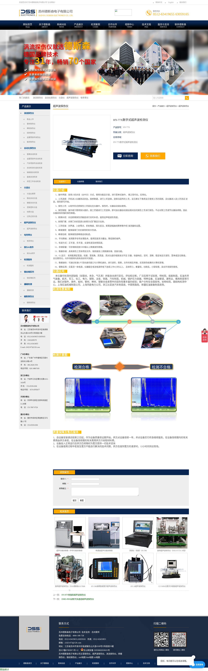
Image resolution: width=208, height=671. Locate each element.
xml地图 (82, 657)
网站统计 (4, 669)
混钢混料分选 (32, 207)
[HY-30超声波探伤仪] (138, 568)
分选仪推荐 (31, 194)
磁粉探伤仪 (31, 303)
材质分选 (30, 212)
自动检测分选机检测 (34, 168)
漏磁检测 (30, 290)
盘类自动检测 (32, 177)
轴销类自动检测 (33, 172)
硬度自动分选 (32, 203)
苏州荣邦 (95, 632)
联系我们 (183, 2)
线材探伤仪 (31, 133)
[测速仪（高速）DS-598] (138, 533)
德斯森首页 (27, 663)
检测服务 (30, 266)
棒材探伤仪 (31, 128)
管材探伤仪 (31, 124)
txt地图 (97, 657)
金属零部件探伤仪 (33, 137)
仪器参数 (80, 182)
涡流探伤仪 (111, 654)
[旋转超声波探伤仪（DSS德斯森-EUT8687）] (70, 568)
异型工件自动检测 (33, 181)
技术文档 (146, 663)
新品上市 (30, 119)
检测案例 (95, 663)
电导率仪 (30, 241)
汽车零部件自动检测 (34, 163)
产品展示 (161, 106)
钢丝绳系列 (31, 278)
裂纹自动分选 (32, 198)
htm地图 (89, 657)
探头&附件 (31, 253)
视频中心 (129, 663)
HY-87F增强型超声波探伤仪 (74, 595)
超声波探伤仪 (32, 229)
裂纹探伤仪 (72, 657)
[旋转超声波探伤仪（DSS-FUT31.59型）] (171, 533)
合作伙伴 (112, 663)
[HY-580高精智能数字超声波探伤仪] (104, 568)
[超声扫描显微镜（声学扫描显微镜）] (70, 533)
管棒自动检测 (32, 154)
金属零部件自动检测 (34, 159)
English (170, 2)
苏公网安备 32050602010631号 (96, 650)
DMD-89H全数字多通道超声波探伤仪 (78, 599)
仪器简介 (62, 182)
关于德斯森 (44, 663)
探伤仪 (87, 654)
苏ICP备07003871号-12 (68, 650)
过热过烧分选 (32, 216)
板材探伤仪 (31, 142)
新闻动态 (61, 663)
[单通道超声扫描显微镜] (104, 533)
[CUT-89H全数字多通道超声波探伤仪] (171, 568)
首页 (154, 106)
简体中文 (159, 2)
